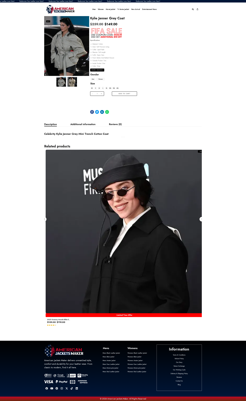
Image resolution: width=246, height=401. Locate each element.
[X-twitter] (66, 388)
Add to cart (124, 94)
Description (50, 124)
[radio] (93, 79)
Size (92, 83)
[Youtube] (51, 388)
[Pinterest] (56, 388)
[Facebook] (46, 388)
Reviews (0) (115, 124)
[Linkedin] (76, 388)
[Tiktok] (71, 388)
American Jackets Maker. (118, 398)
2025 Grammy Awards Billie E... (58, 319)
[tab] (50, 124)
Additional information (83, 124)
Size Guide (97, 70)
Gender (94, 74)
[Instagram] (61, 388)
